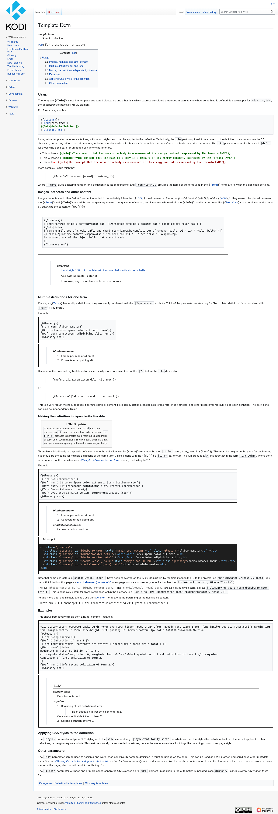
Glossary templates (96, 783)
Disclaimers (60, 809)
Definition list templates (68, 783)
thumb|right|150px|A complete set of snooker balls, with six (103, 270)
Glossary (50, 119)
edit (41, 44)
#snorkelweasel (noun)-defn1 (94, 582)
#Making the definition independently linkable (82, 761)
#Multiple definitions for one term (100, 459)
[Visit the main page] (17, 15)
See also (232, 202)
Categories (45, 783)
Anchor (100, 597)
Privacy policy (44, 809)
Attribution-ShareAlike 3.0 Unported (82, 803)
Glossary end (53, 129)
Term (47, 123)
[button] (17, 37)
